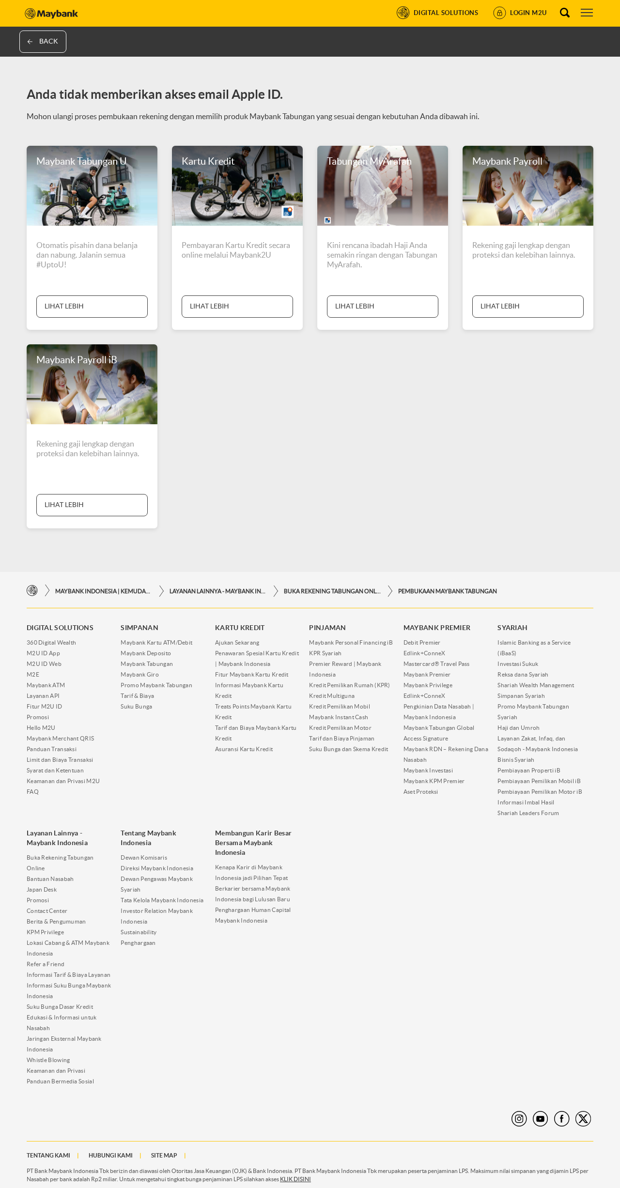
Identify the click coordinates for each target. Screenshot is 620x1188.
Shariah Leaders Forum (528, 813)
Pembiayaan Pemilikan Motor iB (539, 791)
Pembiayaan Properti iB (528, 770)
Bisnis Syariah (515, 759)
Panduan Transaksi (52, 749)
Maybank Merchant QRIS (60, 738)
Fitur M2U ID (44, 706)
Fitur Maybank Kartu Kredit (252, 674)
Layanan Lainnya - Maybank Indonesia (218, 591)
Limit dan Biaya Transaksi (60, 759)
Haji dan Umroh (518, 728)
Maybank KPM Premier (434, 781)
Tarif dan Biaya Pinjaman (341, 738)
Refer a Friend (45, 964)
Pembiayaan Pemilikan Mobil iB (539, 781)
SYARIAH (512, 628)
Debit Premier (422, 642)
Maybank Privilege (427, 685)
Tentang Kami (48, 1155)
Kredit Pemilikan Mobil (339, 706)
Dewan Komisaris (144, 857)
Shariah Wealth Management (535, 685)
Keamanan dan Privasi (56, 1070)
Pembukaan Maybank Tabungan (447, 591)
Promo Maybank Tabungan (156, 685)
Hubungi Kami (111, 1155)
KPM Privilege (45, 932)
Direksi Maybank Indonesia (157, 868)
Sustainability (138, 932)
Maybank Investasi (428, 770)
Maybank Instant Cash (338, 717)
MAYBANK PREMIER (437, 628)
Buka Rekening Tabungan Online (332, 591)
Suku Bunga (136, 706)
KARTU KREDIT (240, 628)
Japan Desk (42, 889)
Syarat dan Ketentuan (55, 770)
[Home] (32, 591)
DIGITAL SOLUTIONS (60, 628)
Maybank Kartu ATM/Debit (156, 642)
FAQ (33, 791)
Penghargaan (138, 943)
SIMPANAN (139, 628)
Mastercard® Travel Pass (436, 664)
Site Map (164, 1155)
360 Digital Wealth (51, 642)
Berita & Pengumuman (56, 921)
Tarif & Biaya (137, 696)
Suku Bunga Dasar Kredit (60, 1006)
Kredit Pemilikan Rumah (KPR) (349, 685)
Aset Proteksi (420, 791)
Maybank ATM (46, 685)
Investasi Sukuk (518, 664)
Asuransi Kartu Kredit (244, 749)
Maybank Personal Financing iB (351, 642)
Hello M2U (41, 728)
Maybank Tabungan (147, 664)
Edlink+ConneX (424, 653)
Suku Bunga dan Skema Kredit (348, 749)
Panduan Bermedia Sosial (60, 1081)
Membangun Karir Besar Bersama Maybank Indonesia (253, 842)
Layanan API (43, 696)
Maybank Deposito (146, 653)
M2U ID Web (44, 664)
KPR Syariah (325, 653)
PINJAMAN (327, 628)
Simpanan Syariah (521, 696)
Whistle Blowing (48, 1060)
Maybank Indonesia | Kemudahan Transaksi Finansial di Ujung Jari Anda (103, 591)
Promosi (38, 717)
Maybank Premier (427, 674)
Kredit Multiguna (332, 696)
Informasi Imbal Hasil (525, 802)
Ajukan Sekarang (237, 642)
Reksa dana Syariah (522, 674)
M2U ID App (43, 653)
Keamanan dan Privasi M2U (63, 781)
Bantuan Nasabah (50, 879)
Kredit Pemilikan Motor (340, 728)
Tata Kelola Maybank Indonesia (162, 900)
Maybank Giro (140, 674)
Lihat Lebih (64, 306)
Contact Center (47, 911)
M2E (33, 674)
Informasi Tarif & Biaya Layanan (68, 975)
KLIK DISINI (295, 1179)
